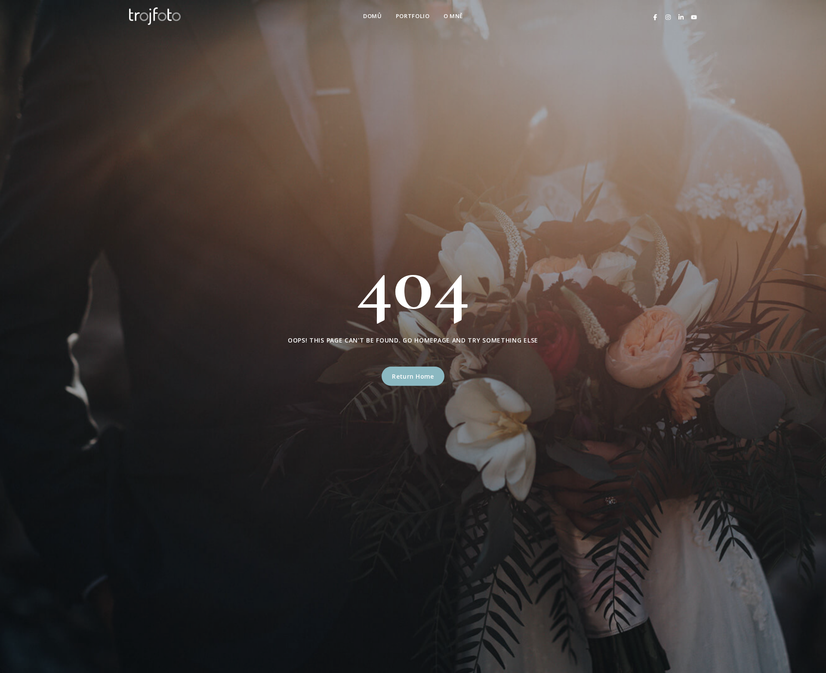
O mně (453, 16)
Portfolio (413, 16)
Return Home (413, 376)
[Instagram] (668, 16)
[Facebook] (655, 16)
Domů (372, 16)
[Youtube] (694, 16)
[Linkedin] (681, 16)
